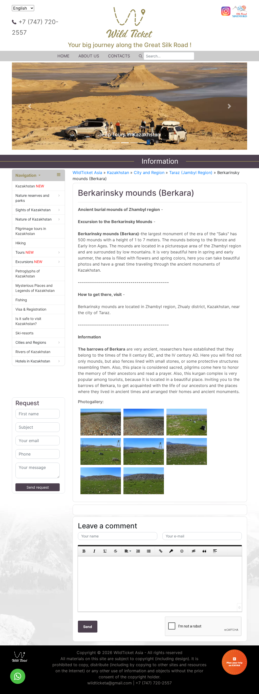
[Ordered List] (138, 551)
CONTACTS (119, 55)
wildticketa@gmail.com (109, 682)
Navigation (26, 175)
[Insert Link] (160, 551)
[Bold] (84, 551)
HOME (63, 55)
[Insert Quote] (204, 551)
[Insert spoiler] (215, 551)
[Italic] (94, 551)
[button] (29, 106)
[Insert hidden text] (194, 551)
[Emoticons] (182, 551)
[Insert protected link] (171, 551)
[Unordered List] (149, 551)
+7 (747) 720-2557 (35, 27)
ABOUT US (88, 55)
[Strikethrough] (115, 551)
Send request (38, 487)
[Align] (127, 551)
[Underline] (105, 551)
